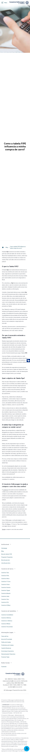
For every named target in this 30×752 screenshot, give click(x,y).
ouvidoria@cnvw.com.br (15, 687)
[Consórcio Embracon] (3, 247)
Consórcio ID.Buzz (5, 605)
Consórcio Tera (5, 599)
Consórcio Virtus (5, 584)
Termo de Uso (4, 636)
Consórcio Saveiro (5, 587)
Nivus (8, 524)
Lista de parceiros (5, 563)
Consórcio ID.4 (5, 602)
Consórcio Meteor (5, 623)
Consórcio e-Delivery (6, 620)
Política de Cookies (6, 642)
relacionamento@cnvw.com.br (11, 681)
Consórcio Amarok (5, 593)
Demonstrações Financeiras (8, 654)
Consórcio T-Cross (5, 581)
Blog (7, 247)
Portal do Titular (5, 657)
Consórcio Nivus (5, 578)
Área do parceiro (5, 560)
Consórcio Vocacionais (7, 626)
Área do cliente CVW (6, 554)
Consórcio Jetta (5, 596)
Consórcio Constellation (7, 614)
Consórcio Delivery (6, 617)
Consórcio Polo (5, 575)
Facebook (3, 666)
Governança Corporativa (7, 651)
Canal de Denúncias (6, 648)
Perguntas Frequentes (7, 557)
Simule (3, 529)
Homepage (4, 548)
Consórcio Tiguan (5, 590)
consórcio (5, 489)
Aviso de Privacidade (6, 639)
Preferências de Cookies (7, 645)
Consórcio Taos (5, 572)
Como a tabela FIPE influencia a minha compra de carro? (18, 247)
